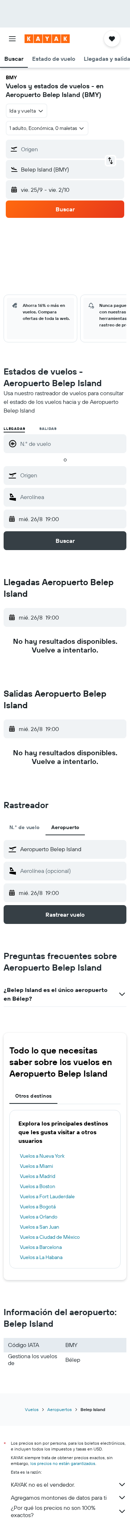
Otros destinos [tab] (33, 1096)
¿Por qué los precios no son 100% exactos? (53, 1511)
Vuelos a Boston (37, 1186)
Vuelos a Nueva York (42, 1156)
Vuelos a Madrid (37, 1176)
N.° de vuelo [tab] (24, 827)
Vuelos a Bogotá (38, 1206)
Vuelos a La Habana (41, 1257)
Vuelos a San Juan (39, 1227)
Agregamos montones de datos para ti (59, 1497)
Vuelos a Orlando (38, 1216)
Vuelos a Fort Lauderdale (47, 1196)
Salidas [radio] (48, 428)
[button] (12, 39)
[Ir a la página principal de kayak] (47, 38)
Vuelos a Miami (36, 1166)
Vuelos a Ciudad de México (50, 1237)
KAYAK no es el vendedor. (43, 1484)
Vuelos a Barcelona (41, 1247)
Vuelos (32, 1409)
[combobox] (71, 475)
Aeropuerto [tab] (65, 827)
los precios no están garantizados (62, 1463)
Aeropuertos (59, 1409)
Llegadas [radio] (14, 428)
